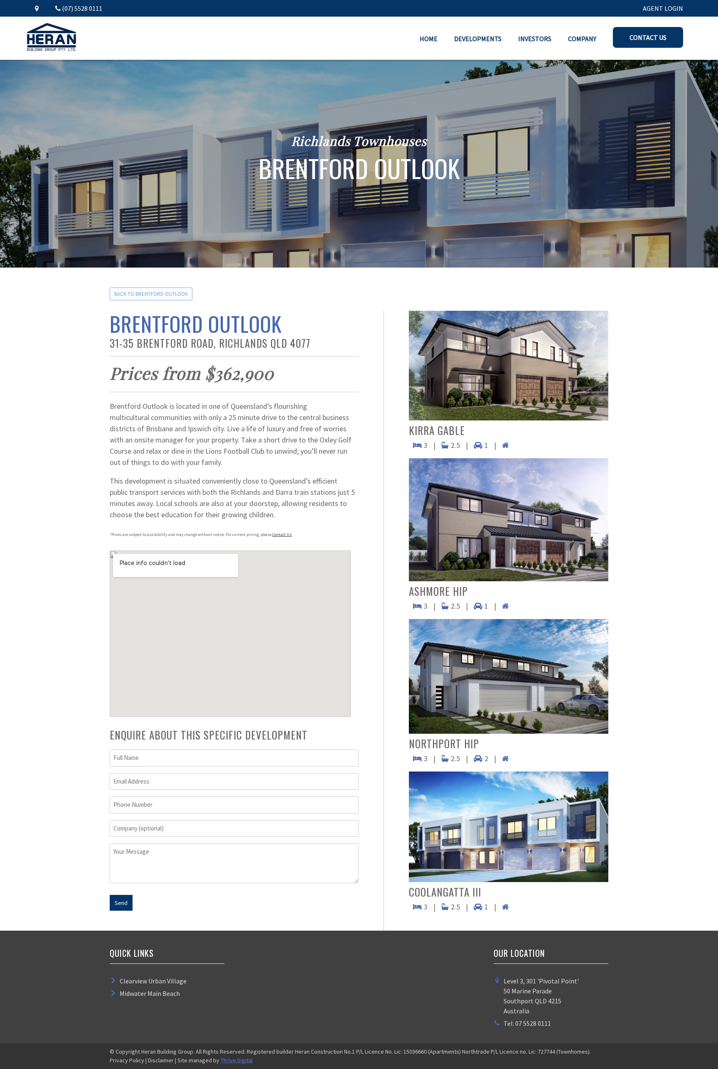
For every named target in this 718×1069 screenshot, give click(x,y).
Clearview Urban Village (153, 981)
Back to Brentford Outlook (151, 293)
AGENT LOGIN (663, 8)
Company (582, 38)
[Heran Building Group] (51, 48)
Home (429, 38)
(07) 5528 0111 (81, 8)
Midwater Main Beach (150, 993)
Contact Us (647, 37)
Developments (478, 38)
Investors (534, 38)
